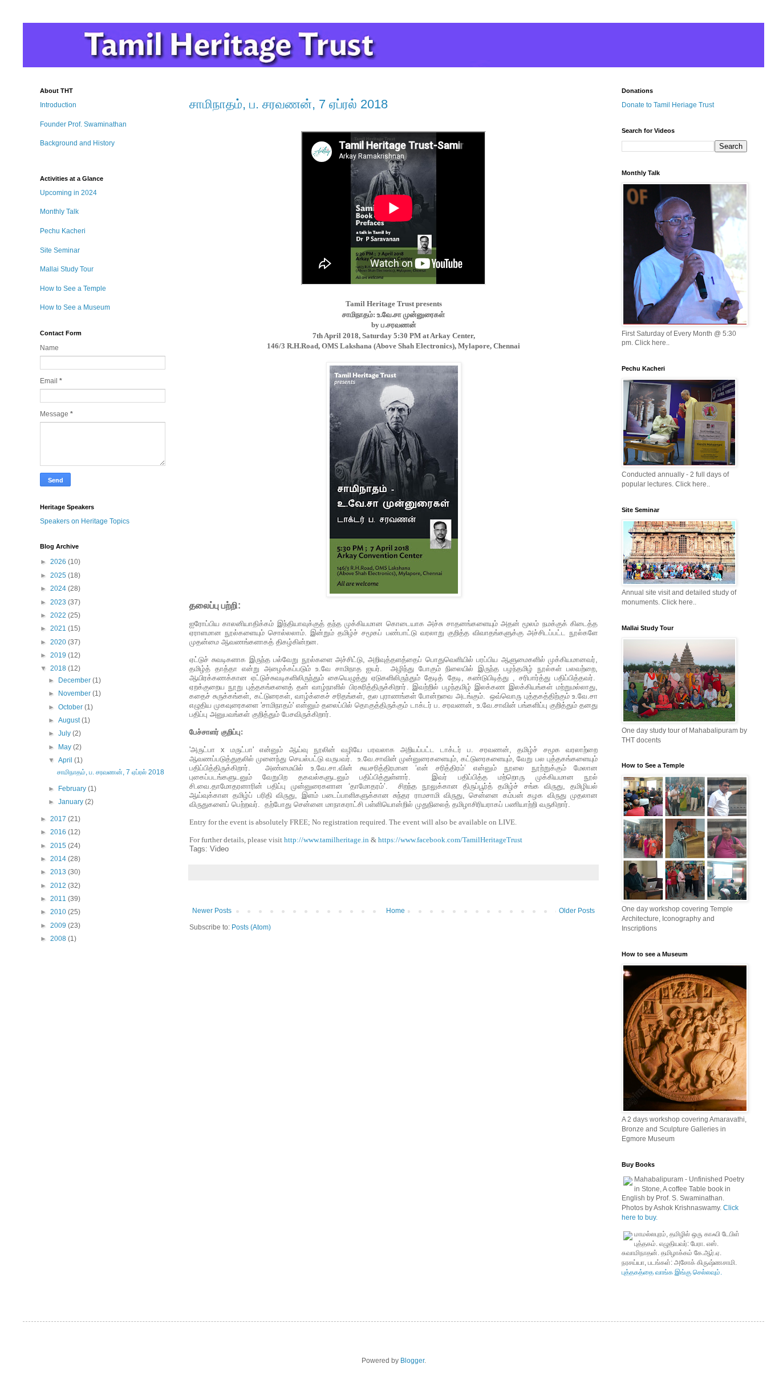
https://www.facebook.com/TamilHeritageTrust (450, 839)
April (66, 760)
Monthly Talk (59, 212)
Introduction (58, 105)
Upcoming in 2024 (68, 193)
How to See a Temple (73, 289)
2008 (59, 939)
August (70, 720)
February (73, 789)
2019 (59, 655)
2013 (59, 872)
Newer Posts (212, 911)
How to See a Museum (75, 307)
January (71, 802)
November (75, 693)
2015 (59, 846)
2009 (59, 926)
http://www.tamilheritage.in (326, 839)
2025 (59, 575)
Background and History (77, 143)
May (65, 747)
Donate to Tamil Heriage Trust (668, 105)
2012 (59, 886)
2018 (59, 668)
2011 (59, 899)
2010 (59, 912)
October (71, 707)
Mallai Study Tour (67, 269)
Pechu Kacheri (63, 231)
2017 (59, 819)
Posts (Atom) (251, 927)
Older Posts (577, 911)
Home (395, 911)
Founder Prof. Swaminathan (83, 124)
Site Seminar (60, 250)
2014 (59, 859)
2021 (59, 628)
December (75, 680)
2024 (59, 588)
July (65, 733)
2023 (59, 602)
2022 (59, 615)
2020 (59, 642)
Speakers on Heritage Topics (84, 521)
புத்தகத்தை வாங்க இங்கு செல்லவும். (672, 1272)
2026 (59, 562)
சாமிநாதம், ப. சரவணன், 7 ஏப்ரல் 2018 (288, 104)
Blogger (412, 1361)
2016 (59, 832)
